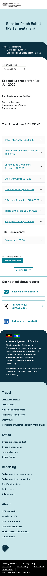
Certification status (11, 484)
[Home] (11, 4)
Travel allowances (11, 399)
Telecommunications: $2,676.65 (21, 211)
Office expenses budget (14, 442)
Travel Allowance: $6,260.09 (19, 140)
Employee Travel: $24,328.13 (19, 221)
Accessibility (22, 566)
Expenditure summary (16, 50)
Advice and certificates (13, 409)
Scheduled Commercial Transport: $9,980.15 (22, 152)
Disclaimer (6, 566)
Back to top (22, 270)
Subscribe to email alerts (25, 291)
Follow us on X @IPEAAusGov (15, 307)
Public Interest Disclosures (15, 531)
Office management (12, 447)
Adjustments (8, 494)
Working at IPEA (9, 516)
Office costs (8, 489)
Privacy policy (29, 563)
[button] (14, 69)
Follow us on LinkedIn (19, 323)
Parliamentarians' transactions (17, 479)
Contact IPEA (8, 536)
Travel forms (8, 404)
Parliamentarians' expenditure (17, 474)
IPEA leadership (9, 511)
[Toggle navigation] (43, 4)
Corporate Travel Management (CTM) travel (23, 425)
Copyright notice (9, 563)
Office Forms (8, 457)
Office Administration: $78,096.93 (22, 200)
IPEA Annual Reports (12, 526)
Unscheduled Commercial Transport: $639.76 (18, 166)
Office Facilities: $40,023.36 (19, 189)
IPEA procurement (11, 521)
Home (5, 46)
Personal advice (10, 452)
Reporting (16, 46)
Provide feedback (12, 260)
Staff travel (7, 420)
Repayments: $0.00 (15, 240)
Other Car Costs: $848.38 (18, 178)
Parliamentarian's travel (13, 414)
